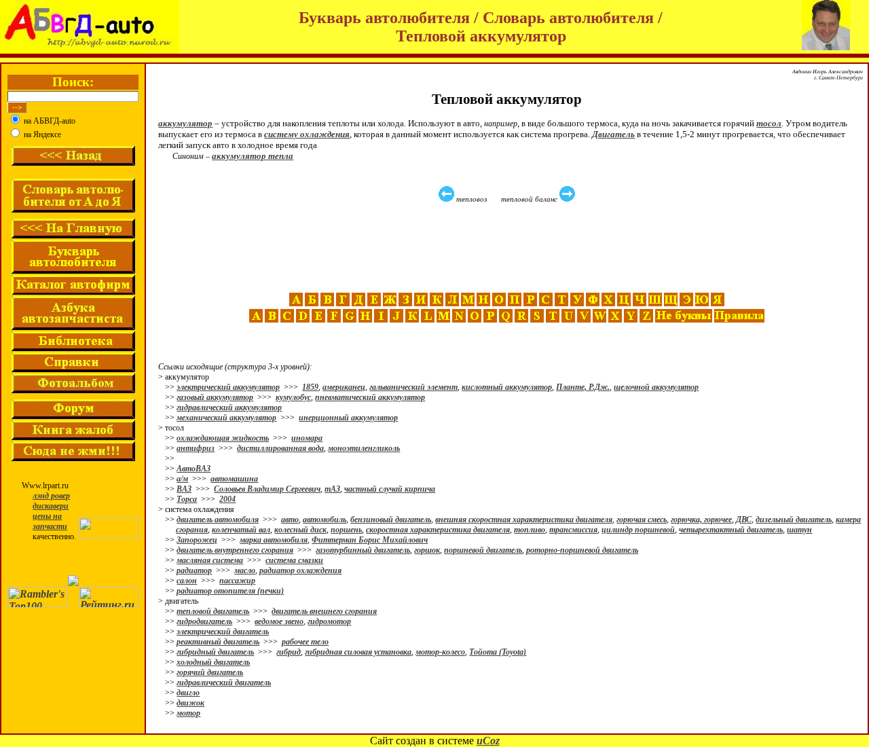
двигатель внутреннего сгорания (235, 550)
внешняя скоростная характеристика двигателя (523, 519)
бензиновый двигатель (390, 519)
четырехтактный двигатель (731, 529)
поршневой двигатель (483, 550)
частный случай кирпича (389, 489)
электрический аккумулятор (228, 387)
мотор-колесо (440, 652)
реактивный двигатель (218, 641)
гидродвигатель (204, 621)
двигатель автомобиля (218, 519)
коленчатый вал (241, 529)
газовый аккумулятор (215, 397)
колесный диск (300, 529)
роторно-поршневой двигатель (582, 550)
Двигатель (613, 134)
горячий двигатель (210, 672)
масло (244, 570)
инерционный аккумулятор (348, 417)
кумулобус (293, 397)
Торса (187, 499)
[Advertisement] (508, 247)
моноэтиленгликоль (364, 448)
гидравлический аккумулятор (229, 407)
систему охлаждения (307, 134)
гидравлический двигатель (224, 682)
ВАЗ (184, 489)
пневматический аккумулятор (370, 397)
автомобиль (324, 519)
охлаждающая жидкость (223, 438)
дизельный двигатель (794, 519)
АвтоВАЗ (193, 468)
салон (187, 580)
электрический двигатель (223, 631)
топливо (529, 529)
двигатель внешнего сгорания (324, 611)
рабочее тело (305, 641)
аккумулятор (185, 123)
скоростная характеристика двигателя (438, 529)
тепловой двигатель (213, 611)
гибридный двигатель (215, 652)
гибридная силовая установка (358, 652)
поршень (346, 529)
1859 (310, 387)
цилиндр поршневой (638, 529)
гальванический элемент (413, 387)
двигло (188, 692)
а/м (182, 479)
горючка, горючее (701, 519)
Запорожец (197, 540)
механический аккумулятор (226, 417)
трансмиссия (573, 529)
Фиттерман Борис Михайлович (370, 540)
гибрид (288, 652)
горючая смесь (641, 519)
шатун (799, 529)
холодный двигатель (213, 662)
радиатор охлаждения (300, 570)
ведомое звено (279, 621)
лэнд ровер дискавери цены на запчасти (51, 511)
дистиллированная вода (280, 448)
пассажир (237, 580)
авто (290, 519)
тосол (768, 123)
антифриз (196, 448)
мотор (188, 713)
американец (343, 387)
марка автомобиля (274, 540)
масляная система (210, 560)
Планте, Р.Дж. (583, 387)
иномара (306, 438)
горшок (427, 550)
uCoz (488, 740)
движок (190, 703)
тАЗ (332, 489)
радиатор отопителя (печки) (230, 591)
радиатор (194, 570)
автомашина (234, 479)
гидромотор (329, 621)
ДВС (744, 519)
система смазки (294, 560)
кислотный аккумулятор (507, 387)
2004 (227, 499)
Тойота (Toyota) (497, 652)
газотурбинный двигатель (363, 550)
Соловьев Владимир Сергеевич (267, 489)
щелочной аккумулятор (656, 387)
